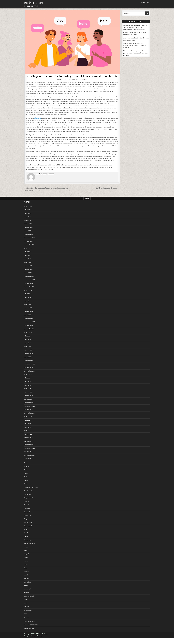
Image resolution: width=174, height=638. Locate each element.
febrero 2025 (28, 269)
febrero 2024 (28, 311)
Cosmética (27, 494)
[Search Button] (148, 3)
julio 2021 (27, 420)
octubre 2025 (28, 241)
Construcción (28, 491)
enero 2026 (28, 231)
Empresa (27, 519)
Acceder (27, 618)
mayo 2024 (27, 301)
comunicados (62, 79)
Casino (26, 480)
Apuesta (26, 466)
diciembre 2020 (29, 444)
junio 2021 (27, 423)
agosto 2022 (28, 374)
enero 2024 (28, 315)
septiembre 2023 (29, 329)
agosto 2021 (28, 416)
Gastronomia (28, 526)
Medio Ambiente (29, 543)
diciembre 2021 (29, 402)
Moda (26, 547)
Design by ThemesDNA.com (33, 636)
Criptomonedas (29, 498)
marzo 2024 (28, 308)
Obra (25, 564)
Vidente (26, 606)
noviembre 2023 (29, 322)
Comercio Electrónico (31, 487)
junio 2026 (27, 213)
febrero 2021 (28, 437)
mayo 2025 (27, 259)
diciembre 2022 (29, 360)
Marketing (27, 540)
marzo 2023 (28, 350)
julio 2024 (27, 294)
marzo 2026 (28, 224)
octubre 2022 (28, 367)
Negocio (27, 554)
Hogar (26, 529)
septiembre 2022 (29, 371)
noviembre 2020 (29, 448)
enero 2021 (27, 441)
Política (26, 571)
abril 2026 (27, 220)
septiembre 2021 (29, 413)
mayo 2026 (27, 217)
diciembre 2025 (29, 234)
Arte (25, 470)
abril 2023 (27, 346)
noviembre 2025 (29, 238)
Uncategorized (29, 596)
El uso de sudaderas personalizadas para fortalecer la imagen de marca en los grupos (135, 53)
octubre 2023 (28, 325)
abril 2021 (27, 430)
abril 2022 (27, 388)
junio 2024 (27, 297)
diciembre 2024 (29, 276)
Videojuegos (28, 610)
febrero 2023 (28, 353)
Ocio (25, 568)
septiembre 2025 (29, 245)
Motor (26, 550)
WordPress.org (29, 628)
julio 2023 (27, 336)
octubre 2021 (28, 409)
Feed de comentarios (31, 625)
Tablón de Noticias (33, 3)
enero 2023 (28, 357)
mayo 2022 (27, 385)
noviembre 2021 (29, 406)
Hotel (26, 533)
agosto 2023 (28, 332)
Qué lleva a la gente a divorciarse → (108, 188)
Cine (25, 484)
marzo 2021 (28, 434)
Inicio (143, 3)
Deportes (27, 508)
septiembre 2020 (29, 455)
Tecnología (27, 589)
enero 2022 (28, 399)
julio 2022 (27, 378)
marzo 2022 (28, 392)
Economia (27, 512)
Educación (84, 79)
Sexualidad (27, 582)
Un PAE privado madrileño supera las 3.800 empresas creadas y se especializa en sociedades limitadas (135, 27)
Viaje (25, 603)
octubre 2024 (28, 283)
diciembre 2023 (29, 318)
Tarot (26, 585)
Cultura (26, 501)
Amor (26, 463)
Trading (26, 592)
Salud (26, 575)
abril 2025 (27, 262)
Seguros (27, 578)
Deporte (27, 505)
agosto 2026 (28, 206)
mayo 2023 (27, 343)
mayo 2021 (27, 427)
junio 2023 (27, 339)
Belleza (26, 477)
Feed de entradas (29, 621)
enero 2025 (28, 273)
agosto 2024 (28, 290)
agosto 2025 (28, 248)
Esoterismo (28, 522)
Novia (26, 561)
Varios (26, 599)
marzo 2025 (28, 266)
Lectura (26, 536)
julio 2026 (27, 210)
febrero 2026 (28, 227)
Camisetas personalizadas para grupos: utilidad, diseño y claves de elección (134, 45)
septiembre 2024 (29, 287)
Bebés (26, 473)
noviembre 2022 (29, 364)
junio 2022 (27, 381)
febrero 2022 (28, 395)
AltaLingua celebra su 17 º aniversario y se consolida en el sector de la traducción (72, 76)
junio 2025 (27, 255)
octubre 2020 (28, 451)
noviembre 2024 (29, 280)
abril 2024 (27, 304)
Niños (26, 557)
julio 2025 (27, 252)
